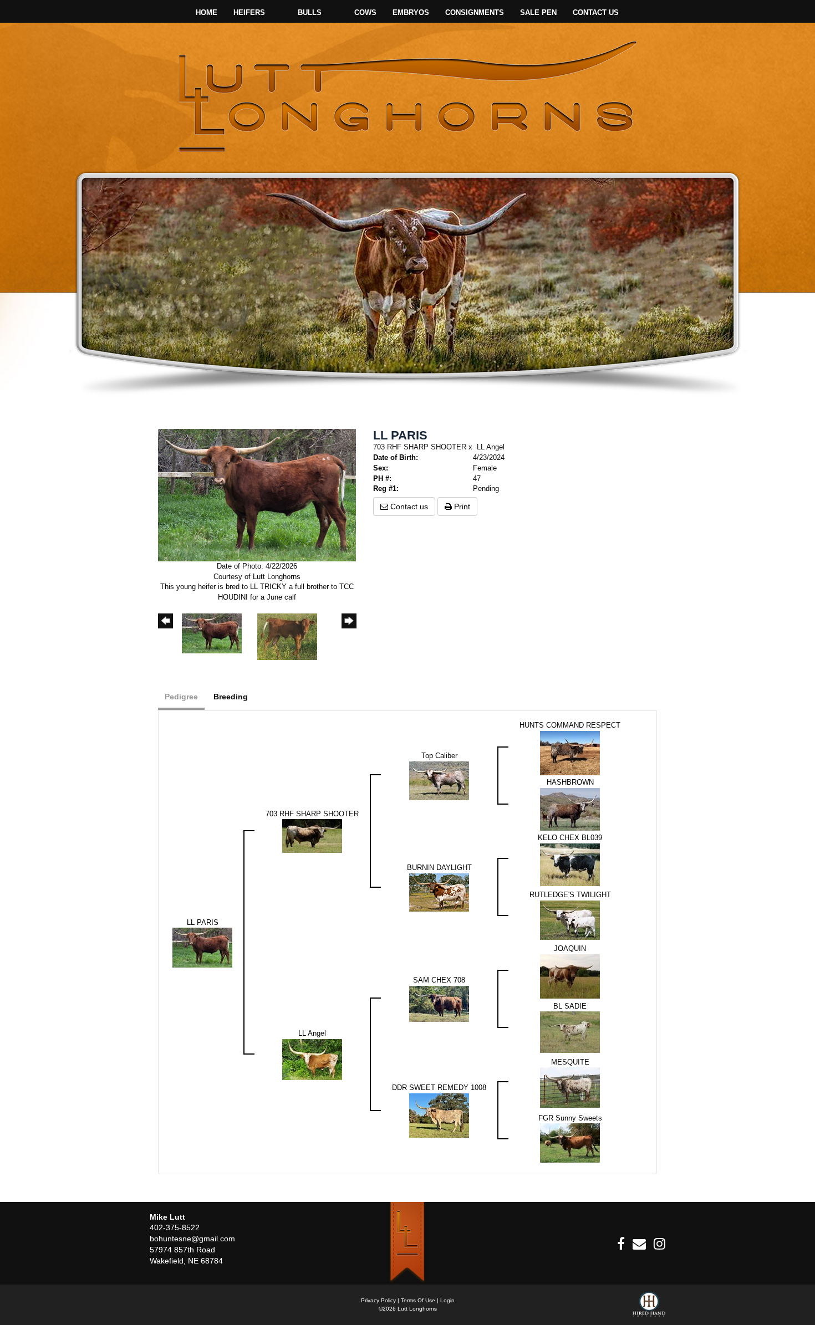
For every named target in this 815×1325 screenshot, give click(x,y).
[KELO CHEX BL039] (570, 864)
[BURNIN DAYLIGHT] (439, 892)
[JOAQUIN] (570, 975)
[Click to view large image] (257, 494)
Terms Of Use (418, 1300)
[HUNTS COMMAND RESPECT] (570, 752)
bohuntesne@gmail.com (192, 1238)
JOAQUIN (570, 948)
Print (461, 506)
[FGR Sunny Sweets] (570, 1142)
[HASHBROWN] (570, 809)
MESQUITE (570, 1062)
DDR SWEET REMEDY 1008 (439, 1087)
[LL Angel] (312, 1059)
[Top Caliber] (439, 780)
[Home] (407, 1243)
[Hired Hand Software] (649, 1308)
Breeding (230, 696)
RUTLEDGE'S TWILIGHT (570, 895)
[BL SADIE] (570, 1031)
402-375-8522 (175, 1227)
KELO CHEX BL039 (570, 837)
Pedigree (181, 696)
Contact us (408, 506)
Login (447, 1300)
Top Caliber (439, 755)
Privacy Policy (378, 1300)
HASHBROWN (570, 782)
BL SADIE (570, 1006)
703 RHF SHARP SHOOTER (419, 447)
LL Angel (491, 447)
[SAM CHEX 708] (439, 1003)
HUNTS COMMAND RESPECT (569, 725)
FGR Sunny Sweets (570, 1118)
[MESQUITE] (570, 1087)
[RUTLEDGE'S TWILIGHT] (570, 919)
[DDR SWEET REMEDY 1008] (439, 1115)
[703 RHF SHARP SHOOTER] (312, 835)
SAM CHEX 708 (439, 980)
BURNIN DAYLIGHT (439, 867)
